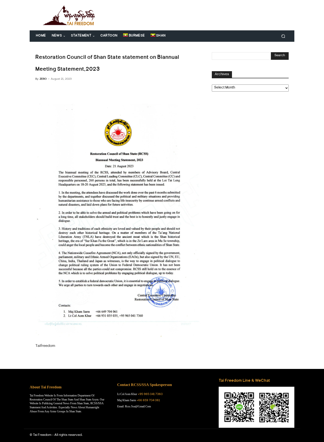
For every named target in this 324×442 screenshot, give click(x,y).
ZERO (43, 79)
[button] (283, 36)
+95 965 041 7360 (150, 394)
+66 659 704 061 (148, 400)
